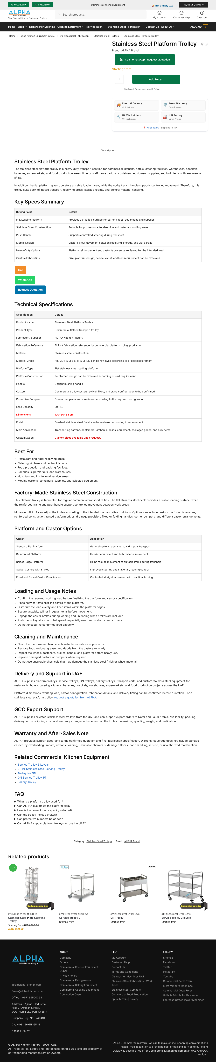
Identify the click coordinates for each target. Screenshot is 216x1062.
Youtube (168, 976)
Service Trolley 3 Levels (33, 764)
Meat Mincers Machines (178, 986)
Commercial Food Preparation (130, 994)
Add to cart (156, 79)
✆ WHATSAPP (18, 5)
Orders (64, 962)
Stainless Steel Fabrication (74, 36)
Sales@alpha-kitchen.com (27, 991)
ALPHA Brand (132, 841)
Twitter (167, 967)
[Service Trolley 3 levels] (206, 44)
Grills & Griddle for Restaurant (181, 995)
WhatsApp (25, 280)
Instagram (169, 971)
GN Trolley (116, 917)
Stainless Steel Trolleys (106, 36)
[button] (199, 27)
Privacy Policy (68, 975)
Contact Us (118, 967)
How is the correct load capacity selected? (44, 810)
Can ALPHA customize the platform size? (43, 805)
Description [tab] (108, 150)
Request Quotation (30, 289)
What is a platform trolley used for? (40, 801)
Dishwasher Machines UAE (128, 976)
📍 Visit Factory (151, 127)
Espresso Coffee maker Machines (184, 1000)
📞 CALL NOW (42, 5)
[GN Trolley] (133, 888)
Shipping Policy (169, 127)
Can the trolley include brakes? (37, 814)
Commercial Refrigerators (76, 980)
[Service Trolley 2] (82, 888)
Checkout (202, 17)
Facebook (169, 962)
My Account (159, 17)
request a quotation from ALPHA (75, 697)
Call (20, 270)
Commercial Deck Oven (177, 981)
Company (65, 957)
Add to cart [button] (31, 936)
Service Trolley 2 (69, 917)
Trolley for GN (27, 773)
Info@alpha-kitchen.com (26, 984)
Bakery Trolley (27, 782)
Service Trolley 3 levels (176, 917)
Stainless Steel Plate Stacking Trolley (26, 919)
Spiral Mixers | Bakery (125, 999)
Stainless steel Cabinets (126, 989)
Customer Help (181, 17)
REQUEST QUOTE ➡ (193, 5)
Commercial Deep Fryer (177, 990)
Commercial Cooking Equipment (80, 989)
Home (12, 36)
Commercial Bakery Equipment (78, 985)
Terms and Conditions (125, 971)
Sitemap (168, 957)
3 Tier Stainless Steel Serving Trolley (41, 769)
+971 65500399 (32, 997)
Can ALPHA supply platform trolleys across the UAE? (51, 823)
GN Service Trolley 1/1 (32, 777)
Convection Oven (70, 994)
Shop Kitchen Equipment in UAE (37, 36)
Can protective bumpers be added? (40, 819)
